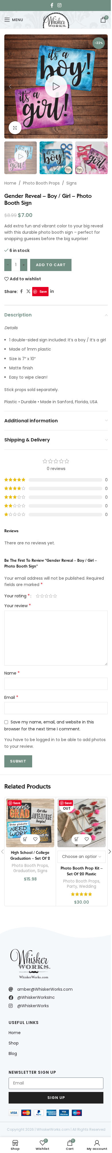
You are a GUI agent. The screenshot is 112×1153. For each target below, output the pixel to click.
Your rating (17, 596)
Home (10, 183)
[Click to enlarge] (15, 127)
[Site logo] (56, 19)
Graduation (24, 871)
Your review (17, 606)
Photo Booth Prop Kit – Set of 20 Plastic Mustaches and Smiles (82, 873)
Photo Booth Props (41, 183)
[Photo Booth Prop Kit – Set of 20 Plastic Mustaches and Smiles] (81, 823)
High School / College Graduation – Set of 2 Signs (30, 858)
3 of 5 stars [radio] (46, 596)
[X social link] (28, 291)
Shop (14, 1043)
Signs (71, 183)
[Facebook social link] (52, 5)
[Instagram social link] (59, 5)
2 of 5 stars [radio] (42, 596)
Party (72, 886)
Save (43, 291)
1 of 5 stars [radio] (38, 596)
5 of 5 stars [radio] (55, 596)
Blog (13, 1053)
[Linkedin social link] (52, 291)
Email (11, 697)
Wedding (87, 886)
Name (12, 673)
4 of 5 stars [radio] (51, 596)
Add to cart (51, 265)
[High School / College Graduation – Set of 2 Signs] (30, 823)
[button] (10, 86)
